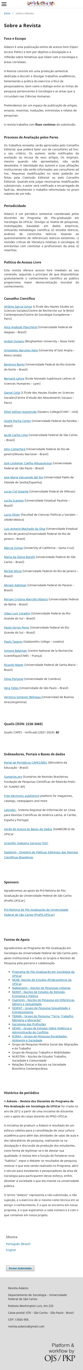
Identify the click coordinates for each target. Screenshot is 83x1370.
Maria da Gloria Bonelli (19, 557)
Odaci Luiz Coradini (17, 613)
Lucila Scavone (14, 500)
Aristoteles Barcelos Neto (21, 350)
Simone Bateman (15, 651)
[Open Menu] (4, 4)
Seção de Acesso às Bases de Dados (28, 829)
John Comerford (14, 449)
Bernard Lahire (14, 378)
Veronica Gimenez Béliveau (23, 697)
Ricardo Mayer (14, 665)
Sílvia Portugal (13, 679)
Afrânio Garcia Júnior (18, 306)
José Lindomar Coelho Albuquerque (28, 463)
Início (7, 13)
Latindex (10, 810)
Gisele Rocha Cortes (17, 421)
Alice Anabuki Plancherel (20, 327)
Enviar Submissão (20, 1268)
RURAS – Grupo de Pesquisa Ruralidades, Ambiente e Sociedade (40, 1038)
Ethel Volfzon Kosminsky (20, 412)
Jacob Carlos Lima (16, 435)
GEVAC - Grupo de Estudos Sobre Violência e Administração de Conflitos (42, 1030)
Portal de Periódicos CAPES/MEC (25, 762)
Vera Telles (12, 688)
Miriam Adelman (15, 585)
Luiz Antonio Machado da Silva (24, 529)
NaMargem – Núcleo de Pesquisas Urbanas (41, 988)
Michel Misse (13, 571)
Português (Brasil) (18, 1244)
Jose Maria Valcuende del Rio (23, 477)
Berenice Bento (14, 364)
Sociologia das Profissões (29, 1024)
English (11, 1250)
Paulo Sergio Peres (16, 627)
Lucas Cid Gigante (16, 491)
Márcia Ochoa (13, 548)
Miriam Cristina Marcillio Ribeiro (26, 599)
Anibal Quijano (14, 341)
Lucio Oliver (12, 514)
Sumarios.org (13, 777)
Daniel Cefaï (12, 393)
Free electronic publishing (21, 796)
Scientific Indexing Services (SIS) (26, 843)
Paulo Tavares (13, 641)
